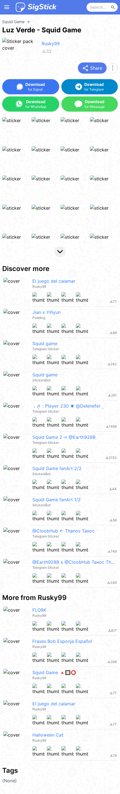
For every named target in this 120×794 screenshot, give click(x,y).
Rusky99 (51, 43)
